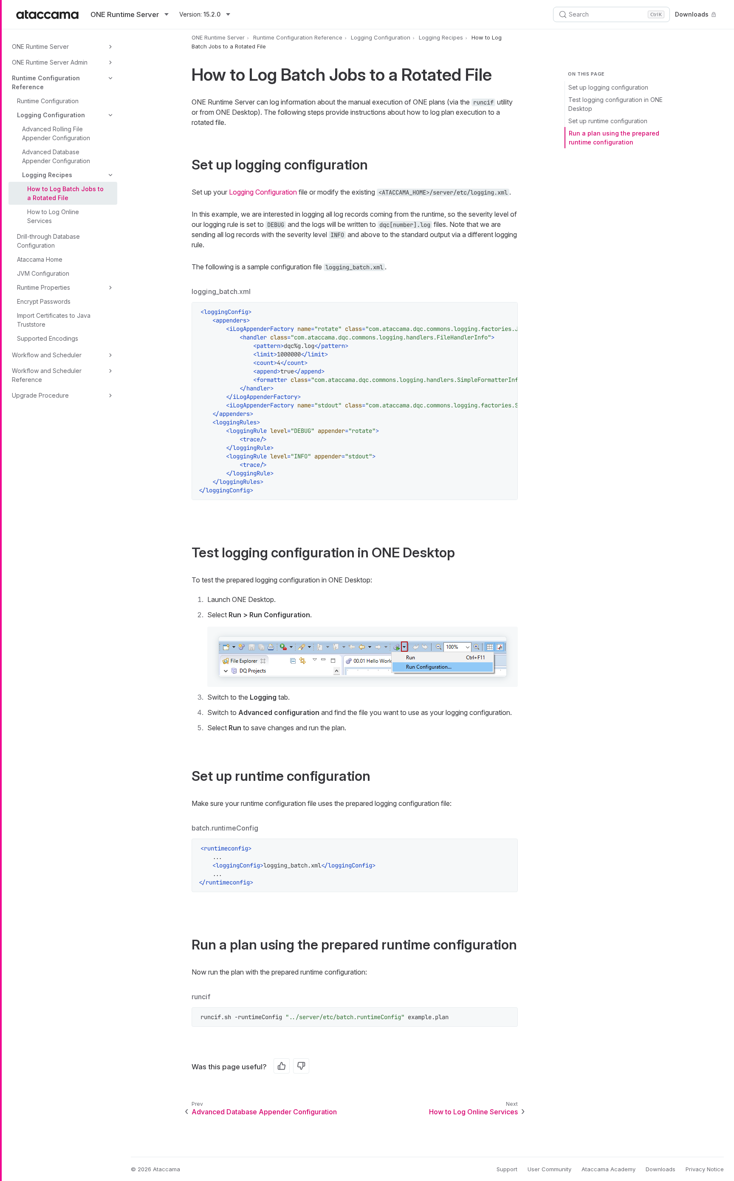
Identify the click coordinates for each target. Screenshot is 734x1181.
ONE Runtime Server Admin (50, 62)
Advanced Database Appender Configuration (56, 156)
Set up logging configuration (608, 87)
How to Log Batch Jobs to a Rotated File (65, 193)
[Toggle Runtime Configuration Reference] (110, 78)
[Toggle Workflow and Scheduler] (110, 355)
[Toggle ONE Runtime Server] (110, 47)
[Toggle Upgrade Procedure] (110, 395)
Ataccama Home (39, 259)
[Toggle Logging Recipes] (110, 175)
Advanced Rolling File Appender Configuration (56, 133)
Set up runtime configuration (607, 120)
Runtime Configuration (48, 101)
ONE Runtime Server (40, 46)
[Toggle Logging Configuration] (110, 115)
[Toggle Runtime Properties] (110, 288)
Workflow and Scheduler (47, 355)
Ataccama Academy (608, 1169)
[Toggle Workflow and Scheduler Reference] (110, 371)
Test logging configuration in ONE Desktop (615, 104)
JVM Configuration (43, 273)
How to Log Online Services (53, 216)
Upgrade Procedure (40, 395)
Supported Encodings (47, 338)
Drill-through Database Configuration (48, 241)
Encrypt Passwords (44, 301)
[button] (362, 657)
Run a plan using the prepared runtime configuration (614, 138)
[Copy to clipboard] (506, 313)
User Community (549, 1169)
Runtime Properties (43, 287)
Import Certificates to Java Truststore (53, 320)
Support (507, 1169)
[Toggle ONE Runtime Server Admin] (110, 62)
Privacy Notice (705, 1169)
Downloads (692, 14)
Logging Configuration (51, 115)
